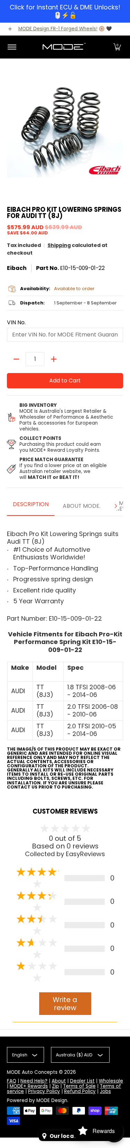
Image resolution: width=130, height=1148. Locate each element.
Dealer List (82, 1081)
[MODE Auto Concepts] (63, 47)
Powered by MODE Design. (37, 1100)
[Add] (53, 359)
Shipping (59, 245)
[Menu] (11, 47)
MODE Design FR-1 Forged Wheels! (57, 28)
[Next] (115, 506)
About (59, 1081)
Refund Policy (80, 1091)
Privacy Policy (44, 1091)
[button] (117, 47)
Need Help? (33, 1081)
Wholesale (111, 1081)
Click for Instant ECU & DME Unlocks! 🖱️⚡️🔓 (65, 11)
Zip (55, 1086)
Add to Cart (65, 381)
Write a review (65, 1004)
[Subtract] (16, 359)
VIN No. (16, 322)
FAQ (11, 1081)
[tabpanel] (65, 655)
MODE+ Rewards (29, 1086)
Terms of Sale (79, 1086)
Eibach (17, 268)
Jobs (105, 1091)
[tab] (30, 506)
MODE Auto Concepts (32, 1072)
